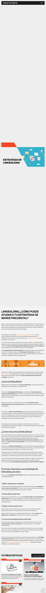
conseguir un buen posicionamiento (25, 334)
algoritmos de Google (32, 338)
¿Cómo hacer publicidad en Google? (11, 574)
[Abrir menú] (42, 3)
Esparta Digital (5, 374)
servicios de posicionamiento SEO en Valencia (18, 542)
